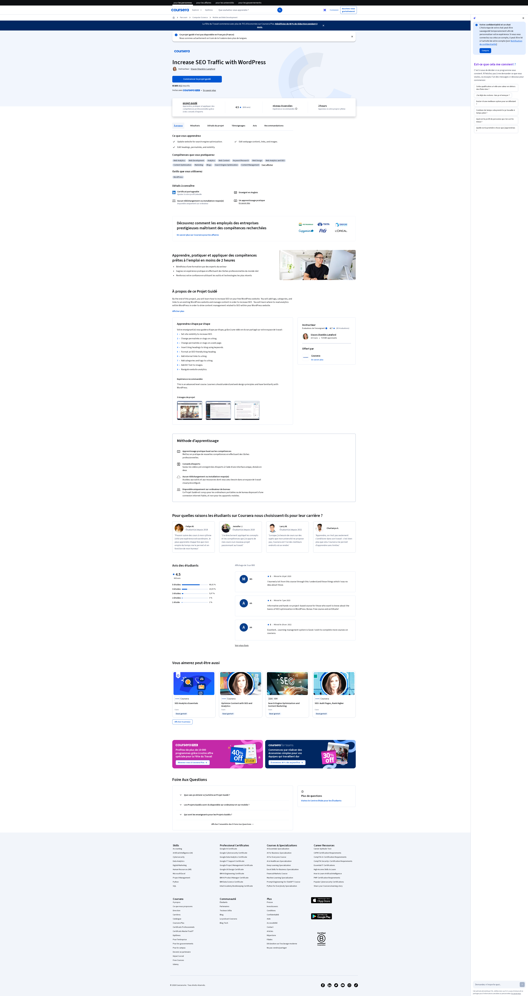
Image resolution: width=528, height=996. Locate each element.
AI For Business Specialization (279, 853)
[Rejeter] (352, 36)
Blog (221, 914)
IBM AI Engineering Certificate (232, 873)
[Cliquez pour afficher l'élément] (189, 410)
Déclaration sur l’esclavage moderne (282, 943)
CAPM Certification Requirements (327, 853)
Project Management (181, 877)
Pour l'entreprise (180, 939)
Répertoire (271, 935)
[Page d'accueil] (173, 17)
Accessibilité (272, 923)
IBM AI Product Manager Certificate (234, 877)
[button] (209, 10)
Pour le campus (179, 947)
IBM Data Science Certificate (231, 882)
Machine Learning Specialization (280, 877)
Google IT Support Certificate (232, 861)
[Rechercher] (279, 10)
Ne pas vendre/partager (277, 947)
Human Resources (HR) (182, 869)
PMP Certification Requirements (327, 877)
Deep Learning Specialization (279, 865)
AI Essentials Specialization (278, 848)
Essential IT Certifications (324, 865)
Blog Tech (224, 923)
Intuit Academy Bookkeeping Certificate (236, 886)
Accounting (177, 848)
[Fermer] (323, 25)
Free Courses (178, 960)
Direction (176, 910)
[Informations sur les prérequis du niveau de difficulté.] (296, 108)
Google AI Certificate (228, 848)
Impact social (178, 956)
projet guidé (190, 103)
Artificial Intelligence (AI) (183, 853)
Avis (255, 125)
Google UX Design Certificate (232, 869)
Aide (269, 919)
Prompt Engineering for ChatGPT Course (283, 882)
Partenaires (224, 906)
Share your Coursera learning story (328, 886)
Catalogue (177, 919)
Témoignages (238, 125)
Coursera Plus (178, 923)
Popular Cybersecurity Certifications (329, 882)
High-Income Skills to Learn (325, 869)
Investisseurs (272, 906)
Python (176, 882)
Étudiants (223, 902)
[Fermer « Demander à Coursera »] (324, 10)
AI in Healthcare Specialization (279, 861)
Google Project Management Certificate (236, 865)
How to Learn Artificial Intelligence (328, 873)
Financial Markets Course (277, 873)
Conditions (271, 910)
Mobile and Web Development (225, 17)
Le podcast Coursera (228, 919)
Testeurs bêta (226, 910)
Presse (270, 902)
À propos (178, 125)
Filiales (269, 939)
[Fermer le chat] (523, 18)
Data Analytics (178, 861)
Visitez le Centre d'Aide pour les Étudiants (321, 800)
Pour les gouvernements (183, 943)
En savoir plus (209, 90)
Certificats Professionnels (183, 927)
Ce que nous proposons (183, 906)
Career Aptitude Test (322, 848)
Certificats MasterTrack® (183, 931)
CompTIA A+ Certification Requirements (330, 857)
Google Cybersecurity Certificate (233, 853)
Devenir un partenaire (182, 952)
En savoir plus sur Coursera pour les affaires (198, 234)
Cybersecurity (179, 857)
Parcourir (183, 17)
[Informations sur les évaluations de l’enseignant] (326, 328)
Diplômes (177, 935)
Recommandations (273, 125)
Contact (270, 927)
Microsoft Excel (179, 873)
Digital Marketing (180, 865)
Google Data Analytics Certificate (233, 857)
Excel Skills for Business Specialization (283, 869)
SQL (174, 886)
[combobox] (244, 10)
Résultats (195, 125)
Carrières (177, 914)
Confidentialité (273, 914)
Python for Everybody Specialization (282, 886)
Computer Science (200, 17)
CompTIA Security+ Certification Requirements (333, 861)
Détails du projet (215, 125)
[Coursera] (180, 10)
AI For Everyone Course (276, 857)
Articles (270, 931)
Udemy (176, 964)
